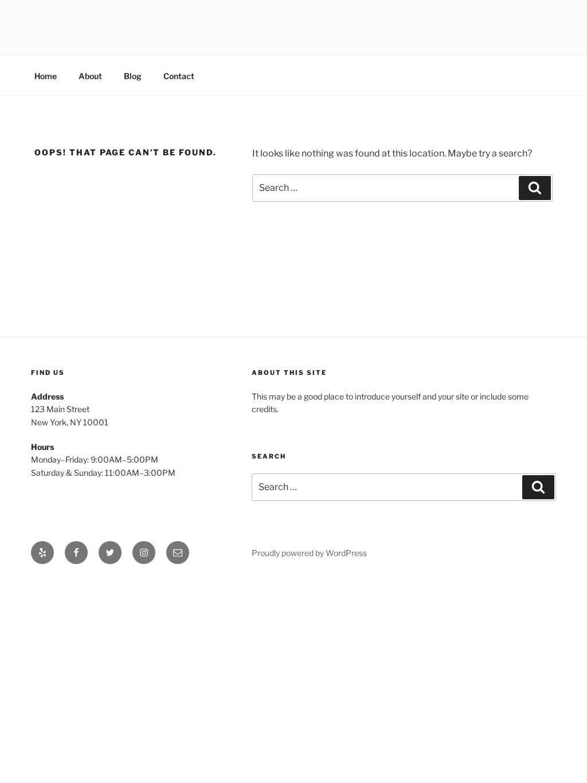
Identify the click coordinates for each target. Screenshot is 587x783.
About (90, 76)
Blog (133, 76)
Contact (178, 76)
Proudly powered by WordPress (309, 553)
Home (45, 76)
